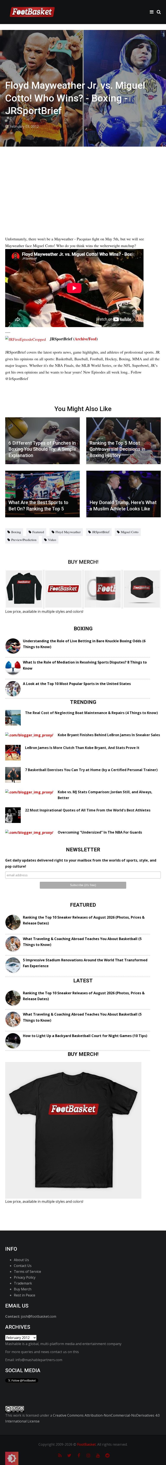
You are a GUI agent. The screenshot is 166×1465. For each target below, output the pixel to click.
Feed (92, 339)
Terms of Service (27, 1271)
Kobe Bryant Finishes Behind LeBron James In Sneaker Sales (109, 734)
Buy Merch (22, 1289)
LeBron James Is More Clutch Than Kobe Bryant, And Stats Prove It (82, 747)
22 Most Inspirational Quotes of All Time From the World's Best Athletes (87, 810)
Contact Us (23, 1265)
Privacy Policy (24, 1277)
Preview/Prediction (24, 539)
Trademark (23, 1283)
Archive (81, 339)
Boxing (16, 532)
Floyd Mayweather (68, 532)
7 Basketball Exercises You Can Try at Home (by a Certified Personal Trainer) (91, 769)
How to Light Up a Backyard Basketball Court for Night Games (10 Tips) (85, 1035)
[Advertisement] (83, 179)
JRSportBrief (100, 532)
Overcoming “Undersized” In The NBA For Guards (100, 832)
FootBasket (86, 1444)
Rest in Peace (24, 1295)
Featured (38, 532)
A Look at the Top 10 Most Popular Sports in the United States (77, 683)
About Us (21, 1259)
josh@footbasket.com (38, 1316)
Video (52, 539)
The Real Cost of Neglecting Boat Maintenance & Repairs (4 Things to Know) (91, 712)
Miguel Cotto (130, 532)
